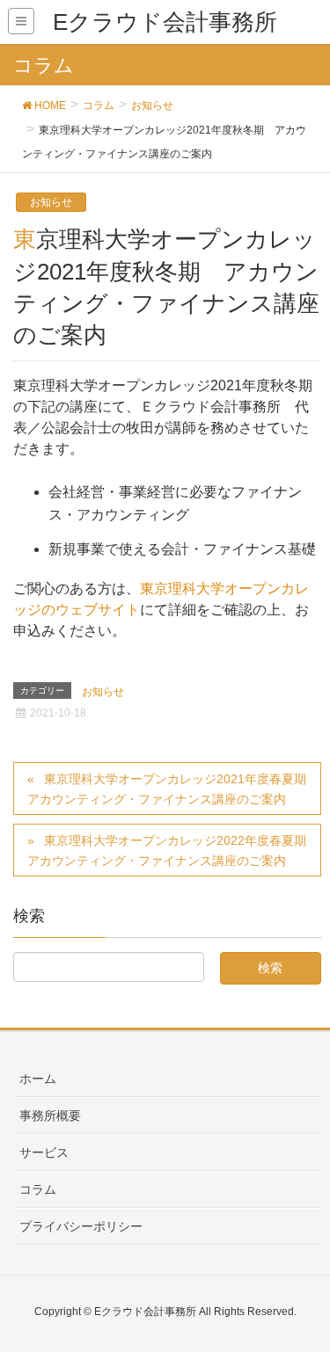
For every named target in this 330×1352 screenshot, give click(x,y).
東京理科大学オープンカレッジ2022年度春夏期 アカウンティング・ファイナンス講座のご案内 (173, 850)
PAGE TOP (303, 1296)
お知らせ (51, 202)
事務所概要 (50, 1115)
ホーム (37, 1079)
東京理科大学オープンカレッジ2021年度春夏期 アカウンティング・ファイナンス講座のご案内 (173, 789)
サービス (44, 1152)
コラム (37, 1189)
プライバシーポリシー (81, 1226)
